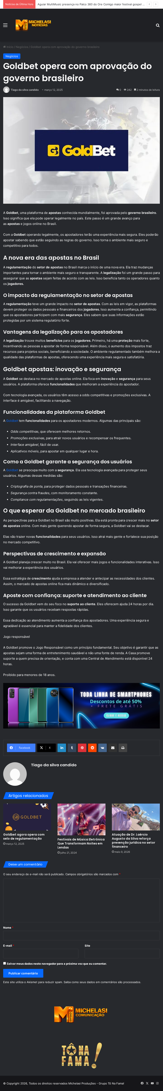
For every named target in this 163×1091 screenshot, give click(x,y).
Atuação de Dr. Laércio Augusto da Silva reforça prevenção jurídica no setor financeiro (133, 840)
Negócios (22, 47)
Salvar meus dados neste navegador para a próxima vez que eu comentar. (57, 963)
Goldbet (12, 421)
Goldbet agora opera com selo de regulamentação (24, 836)
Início (9, 47)
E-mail (8, 945)
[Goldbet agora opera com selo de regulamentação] (27, 817)
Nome (8, 927)
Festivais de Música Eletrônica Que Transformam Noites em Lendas (81, 843)
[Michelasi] (33, 25)
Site (87, 945)
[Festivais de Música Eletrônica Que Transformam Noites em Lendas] (81, 820)
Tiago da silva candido (25, 89)
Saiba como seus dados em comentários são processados (102, 982)
